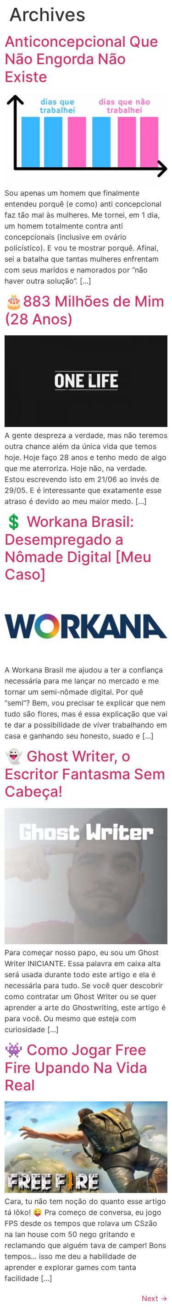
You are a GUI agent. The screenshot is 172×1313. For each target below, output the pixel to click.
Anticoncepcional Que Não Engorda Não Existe (81, 59)
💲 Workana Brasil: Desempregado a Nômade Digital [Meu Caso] (78, 548)
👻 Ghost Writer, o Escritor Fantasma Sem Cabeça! (85, 773)
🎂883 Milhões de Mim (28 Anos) (84, 310)
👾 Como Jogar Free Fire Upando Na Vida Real (76, 1067)
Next (154, 1298)
